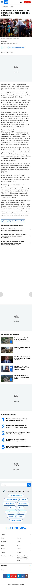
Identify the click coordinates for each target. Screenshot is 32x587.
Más (2, 570)
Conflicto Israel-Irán (16, 495)
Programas (20, 552)
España (24, 499)
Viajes (3, 548)
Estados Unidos (9, 503)
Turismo (20, 516)
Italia (20, 508)
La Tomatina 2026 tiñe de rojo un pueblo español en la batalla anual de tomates (12, 229)
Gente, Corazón (16, 520)
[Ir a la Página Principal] (6, 2)
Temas (3, 534)
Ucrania (11, 516)
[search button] (29, 485)
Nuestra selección (10, 334)
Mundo (11, 6)
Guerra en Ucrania (11, 499)
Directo (27, 2)
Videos (3, 552)
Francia (23, 512)
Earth (18, 541)
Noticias (6, 6)
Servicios (4, 565)
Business (3, 541)
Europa (3, 538)
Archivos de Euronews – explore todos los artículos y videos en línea (23, 558)
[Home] (1, 6)
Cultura (12, 508)
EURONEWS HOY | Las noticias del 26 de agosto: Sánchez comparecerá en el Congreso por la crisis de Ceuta (12, 243)
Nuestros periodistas (7, 556)
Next (2, 545)
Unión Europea (11, 512)
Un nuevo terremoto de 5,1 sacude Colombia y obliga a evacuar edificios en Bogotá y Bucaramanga (13, 236)
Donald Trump (23, 503)
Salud (18, 545)
